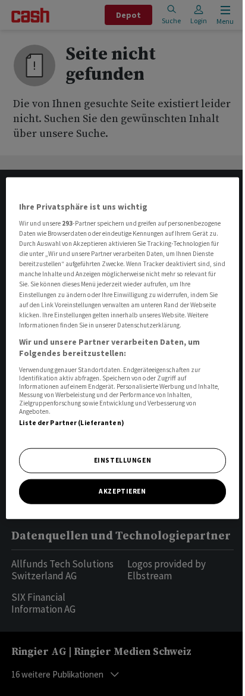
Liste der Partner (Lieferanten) (71, 423)
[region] (122, 348)
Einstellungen (122, 460)
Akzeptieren (122, 491)
